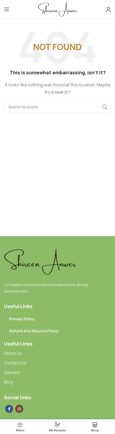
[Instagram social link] (19, 409)
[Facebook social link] (9, 409)
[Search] (105, 107)
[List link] (57, 353)
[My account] (108, 9)
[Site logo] (57, 9)
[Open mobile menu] (6, 9)
